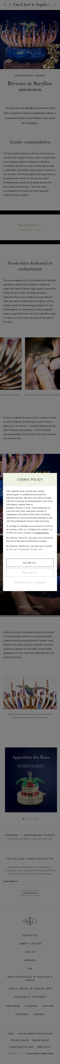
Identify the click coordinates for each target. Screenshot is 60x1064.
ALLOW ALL (30, 562)
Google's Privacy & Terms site (20, 507)
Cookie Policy (42, 532)
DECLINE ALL (30, 572)
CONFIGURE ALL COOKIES (30, 582)
